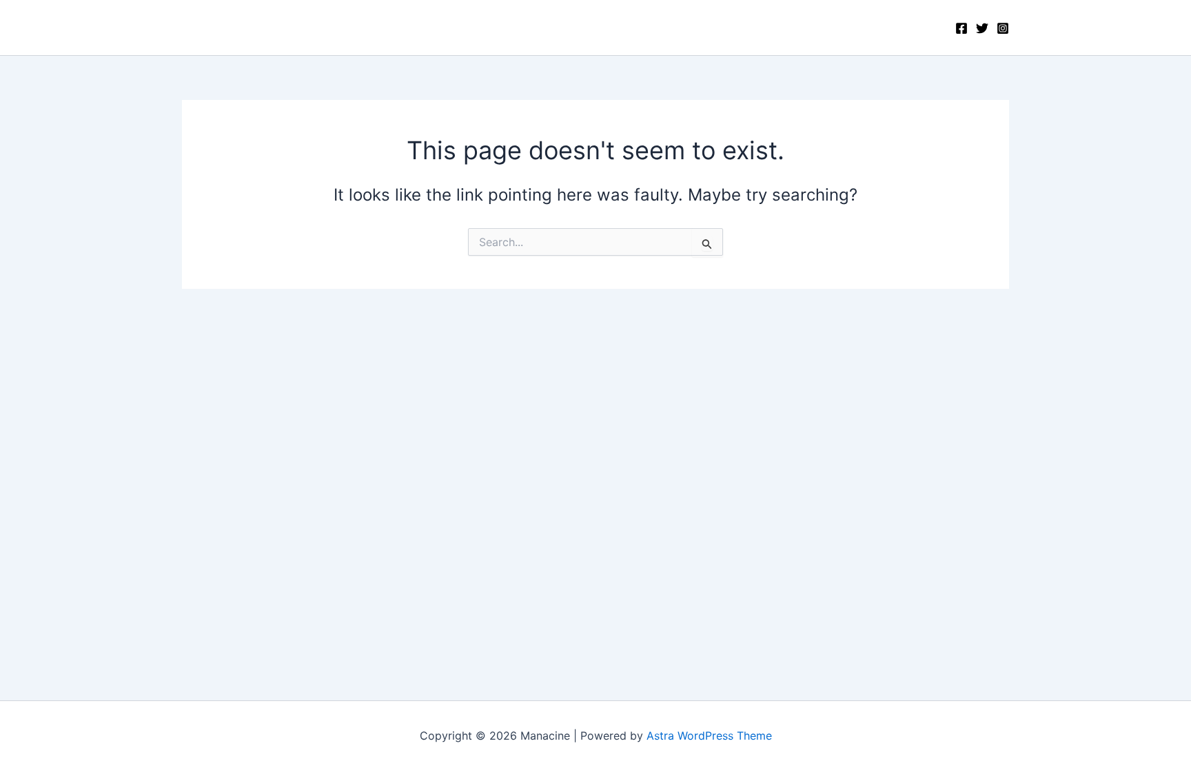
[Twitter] (982, 28)
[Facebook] (961, 28)
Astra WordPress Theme (709, 735)
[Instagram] (1003, 28)
